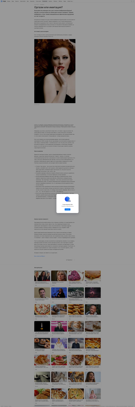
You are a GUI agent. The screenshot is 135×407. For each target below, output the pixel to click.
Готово (67, 209)
